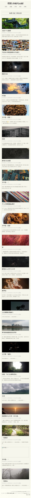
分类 (15, 7)
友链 (11, 7)
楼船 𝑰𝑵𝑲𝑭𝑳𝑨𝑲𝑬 (15, 3)
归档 (25, 7)
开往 (20, 7)
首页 (6, 7)
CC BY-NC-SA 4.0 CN (21, 491)
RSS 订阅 (28, 495)
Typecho (25, 493)
